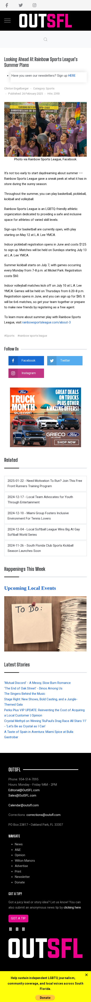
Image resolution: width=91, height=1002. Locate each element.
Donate (20, 882)
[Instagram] (34, 5)
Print (18, 871)
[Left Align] (86, 975)
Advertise (21, 866)
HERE (72, 76)
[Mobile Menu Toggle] (7, 20)
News (19, 844)
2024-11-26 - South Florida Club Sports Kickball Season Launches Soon (40, 548)
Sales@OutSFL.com (22, 795)
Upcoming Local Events (30, 588)
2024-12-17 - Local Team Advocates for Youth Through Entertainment (40, 499)
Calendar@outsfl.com (23, 805)
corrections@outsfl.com (43, 815)
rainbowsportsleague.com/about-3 (46, 322)
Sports (50, 88)
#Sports (9, 335)
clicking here (72, 907)
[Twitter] (20, 5)
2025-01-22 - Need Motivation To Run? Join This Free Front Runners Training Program (45, 483)
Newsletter (22, 877)
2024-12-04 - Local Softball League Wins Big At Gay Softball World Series (44, 532)
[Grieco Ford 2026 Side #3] (45, 417)
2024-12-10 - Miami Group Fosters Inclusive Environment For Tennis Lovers (38, 516)
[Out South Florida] (45, 21)
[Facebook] (7, 5)
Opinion (20, 855)
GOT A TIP (18, 918)
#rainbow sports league (32, 335)
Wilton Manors (25, 861)
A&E (18, 850)
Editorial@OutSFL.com (24, 790)
